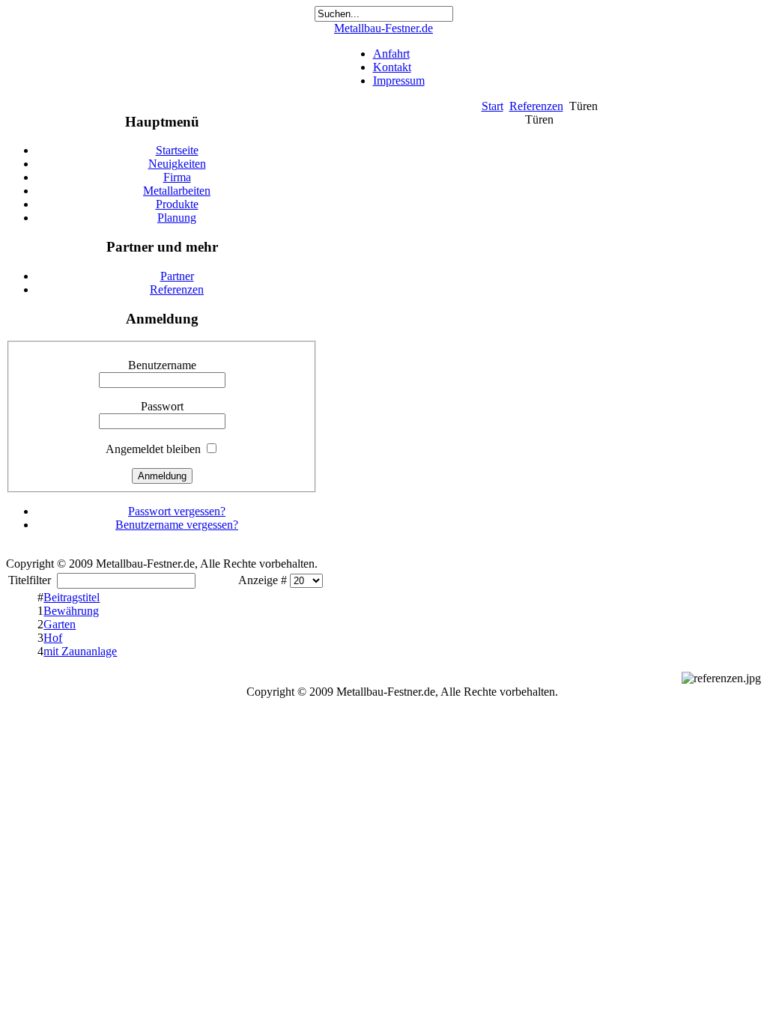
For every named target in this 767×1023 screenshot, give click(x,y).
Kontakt (392, 67)
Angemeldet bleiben (153, 449)
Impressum (399, 80)
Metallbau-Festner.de (383, 28)
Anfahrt (391, 53)
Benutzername (162, 365)
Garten (59, 624)
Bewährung (71, 610)
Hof (52, 637)
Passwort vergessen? (176, 511)
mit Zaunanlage (80, 651)
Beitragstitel (71, 597)
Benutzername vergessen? (176, 524)
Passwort (162, 406)
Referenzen (536, 106)
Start (492, 106)
